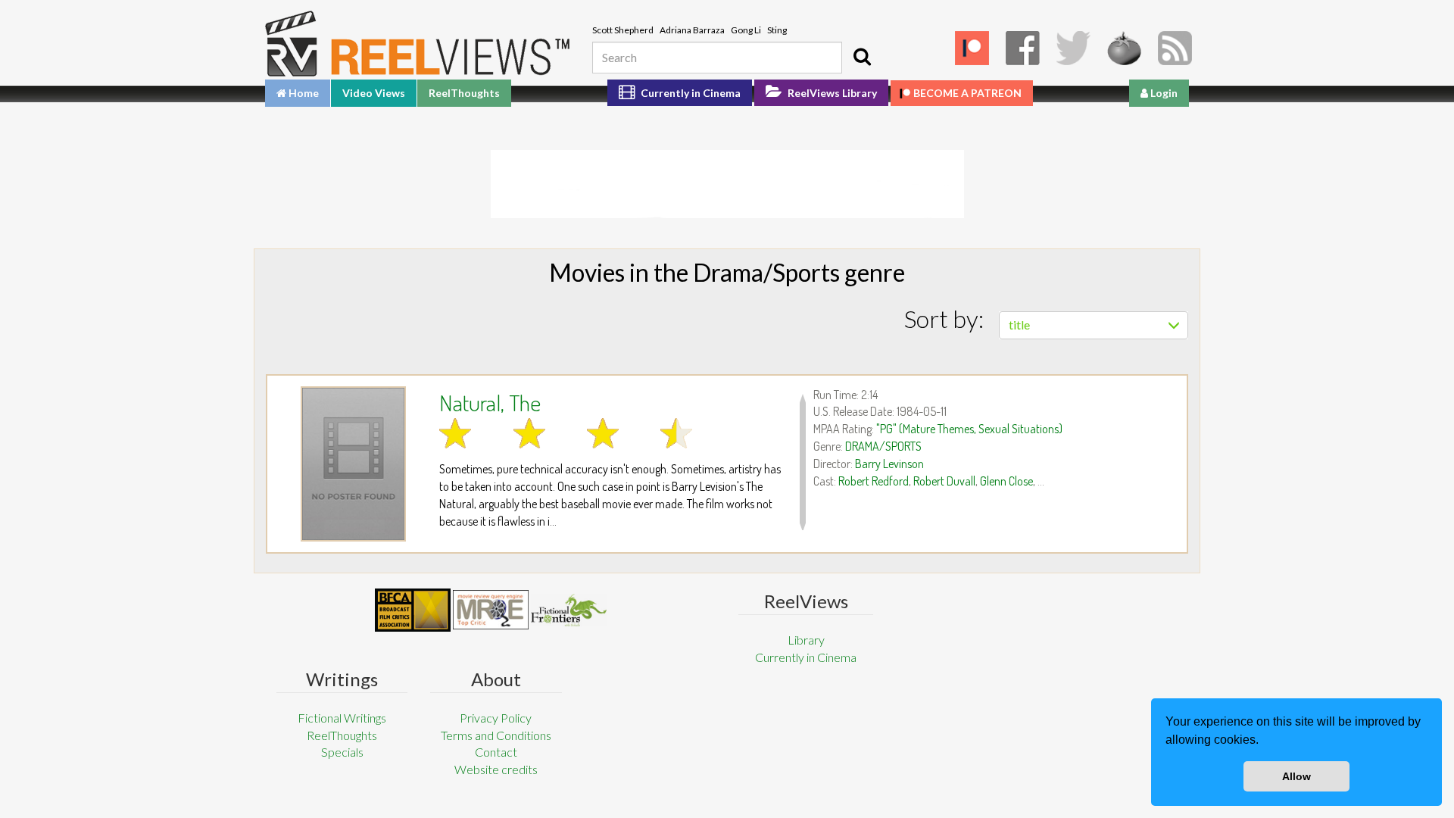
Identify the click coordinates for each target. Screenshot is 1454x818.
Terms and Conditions (496, 735)
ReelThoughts (464, 92)
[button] (1264, 741)
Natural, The (490, 402)
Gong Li (746, 30)
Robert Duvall (944, 481)
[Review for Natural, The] (353, 464)
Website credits (496, 769)
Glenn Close (1006, 481)
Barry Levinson (889, 463)
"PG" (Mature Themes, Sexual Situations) (969, 428)
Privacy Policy (496, 717)
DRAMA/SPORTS (883, 446)
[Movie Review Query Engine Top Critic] (491, 609)
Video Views (373, 92)
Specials (342, 752)
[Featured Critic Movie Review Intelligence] (413, 610)
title (1019, 324)
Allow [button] (1296, 776)
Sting (777, 30)
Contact (496, 752)
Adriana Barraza (692, 30)
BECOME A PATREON (967, 92)
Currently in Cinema (689, 92)
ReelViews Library (831, 92)
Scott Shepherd (623, 30)
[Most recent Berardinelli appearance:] (569, 610)
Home (302, 92)
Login (1163, 92)
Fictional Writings (342, 717)
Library (806, 639)
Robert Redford (873, 481)
